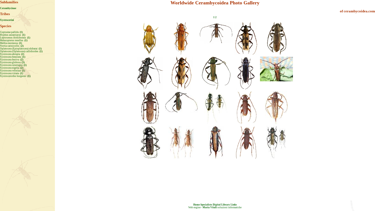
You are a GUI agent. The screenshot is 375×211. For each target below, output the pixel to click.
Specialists (206, 204)
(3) (23, 62)
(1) (21, 32)
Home (196, 204)
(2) (22, 46)
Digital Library (221, 204)
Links (234, 204)
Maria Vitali (210, 207)
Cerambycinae (8, 8)
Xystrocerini (7, 20)
